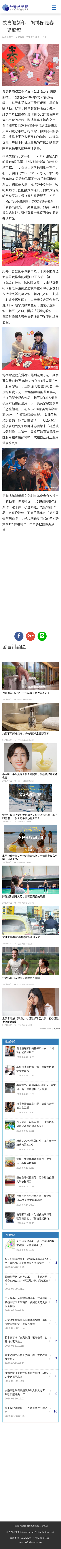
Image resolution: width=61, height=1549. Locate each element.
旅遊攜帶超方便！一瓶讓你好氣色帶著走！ (26, 692)
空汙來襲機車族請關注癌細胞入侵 (21, 937)
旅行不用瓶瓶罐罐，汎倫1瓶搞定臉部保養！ (26, 733)
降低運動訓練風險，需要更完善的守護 (23, 896)
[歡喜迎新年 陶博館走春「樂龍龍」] (19, 636)
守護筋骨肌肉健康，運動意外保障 (21, 978)
